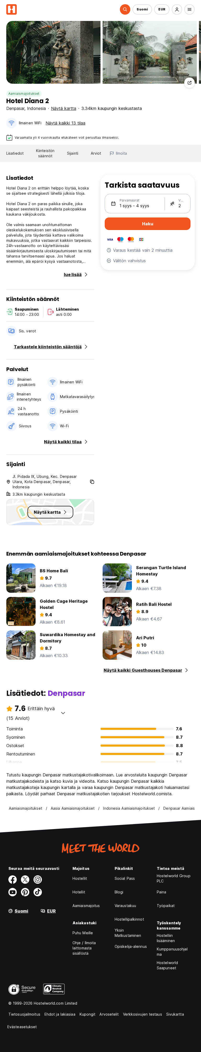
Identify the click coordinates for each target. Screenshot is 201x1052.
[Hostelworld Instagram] (38, 879)
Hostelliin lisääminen (166, 938)
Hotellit (78, 892)
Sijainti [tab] (72, 153)
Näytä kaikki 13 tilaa (65, 123)
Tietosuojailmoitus (24, 1014)
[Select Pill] (125, 9)
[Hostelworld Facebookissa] (12, 879)
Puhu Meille (82, 933)
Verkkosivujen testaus (142, 1014)
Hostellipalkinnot (129, 919)
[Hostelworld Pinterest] (25, 892)
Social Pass (125, 878)
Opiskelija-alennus (131, 946)
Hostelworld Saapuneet (167, 965)
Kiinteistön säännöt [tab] (45, 153)
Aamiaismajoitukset (24, 94)
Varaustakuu (125, 905)
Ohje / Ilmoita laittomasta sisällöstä (84, 948)
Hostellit (79, 878)
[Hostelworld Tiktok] (38, 892)
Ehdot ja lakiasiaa (59, 1014)
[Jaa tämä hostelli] (189, 82)
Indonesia (36, 108)
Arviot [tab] (96, 153)
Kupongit (88, 1014)
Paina (161, 892)
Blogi (119, 892)
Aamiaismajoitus (86, 905)
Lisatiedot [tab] (15, 153)
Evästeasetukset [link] (22, 1027)
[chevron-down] (63, 713)
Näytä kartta (63, 108)
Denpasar (15, 108)
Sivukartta (175, 1014)
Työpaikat (166, 905)
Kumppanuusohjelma (172, 951)
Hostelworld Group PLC (174, 878)
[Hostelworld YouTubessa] (12, 892)
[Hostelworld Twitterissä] (25, 879)
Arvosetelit (109, 1014)
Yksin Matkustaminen (128, 933)
